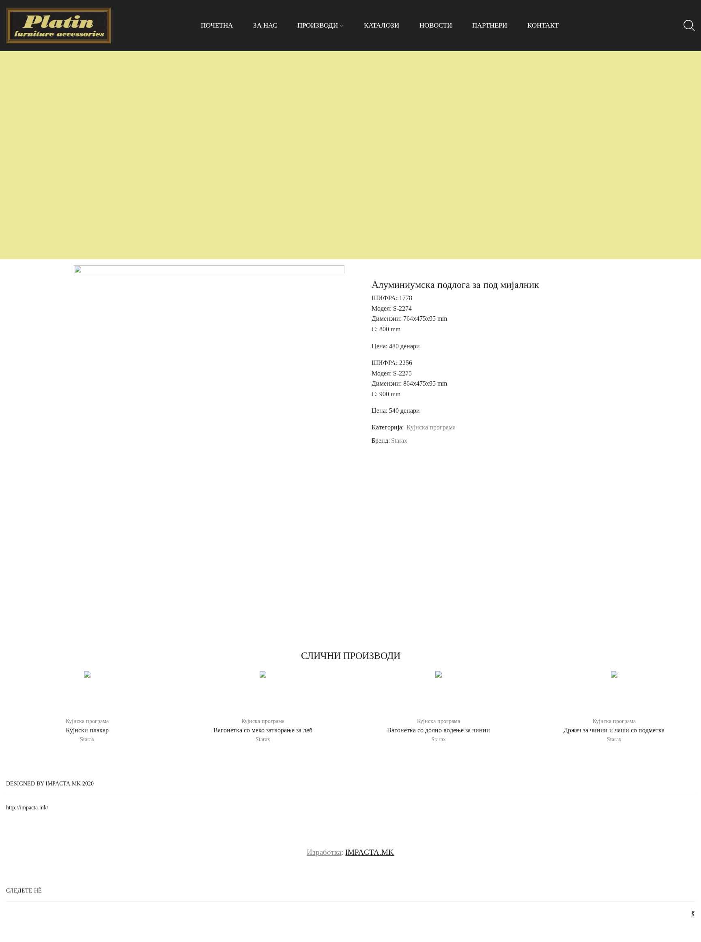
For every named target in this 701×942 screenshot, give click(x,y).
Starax (399, 440)
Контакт (543, 25)
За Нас (265, 25)
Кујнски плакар (87, 730)
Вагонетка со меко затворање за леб (262, 730)
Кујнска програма (431, 427)
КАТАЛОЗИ (381, 25)
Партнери (489, 25)
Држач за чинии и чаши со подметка (613, 730)
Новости (435, 25)
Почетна (217, 25)
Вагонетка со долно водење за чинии (438, 730)
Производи (317, 25)
